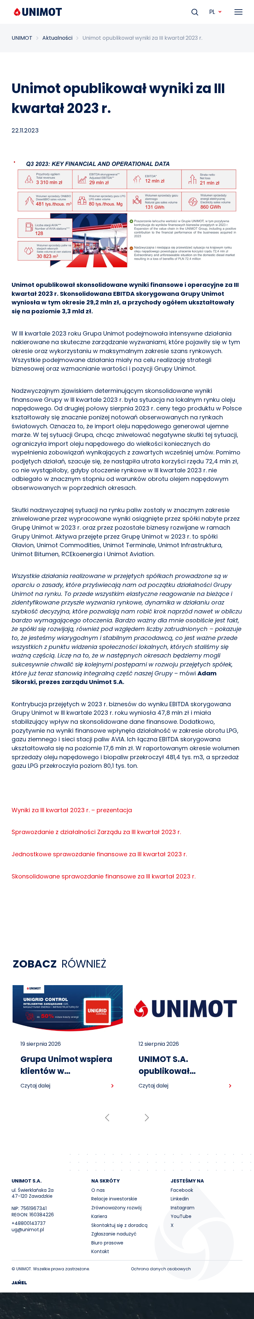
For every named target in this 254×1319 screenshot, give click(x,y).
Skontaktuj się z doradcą (119, 1225)
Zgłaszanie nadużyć (114, 1234)
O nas (98, 1190)
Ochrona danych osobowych (161, 1269)
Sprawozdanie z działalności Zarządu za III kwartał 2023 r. (96, 832)
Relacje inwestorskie (114, 1199)
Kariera (99, 1216)
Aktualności (57, 38)
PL (212, 12)
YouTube (181, 1216)
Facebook (182, 1190)
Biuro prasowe (107, 1243)
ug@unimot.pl (28, 1230)
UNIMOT (22, 38)
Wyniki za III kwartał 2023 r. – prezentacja (72, 810)
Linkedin (180, 1199)
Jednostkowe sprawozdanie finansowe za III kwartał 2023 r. (99, 854)
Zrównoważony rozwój (116, 1208)
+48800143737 (29, 1223)
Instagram (182, 1208)
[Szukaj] (195, 12)
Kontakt (100, 1251)
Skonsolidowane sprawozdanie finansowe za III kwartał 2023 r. (103, 876)
